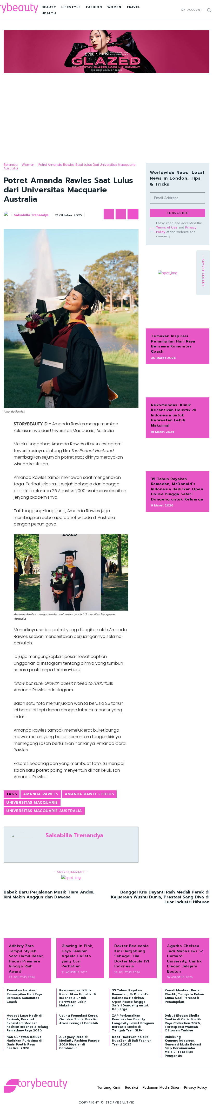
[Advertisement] (106, 113)
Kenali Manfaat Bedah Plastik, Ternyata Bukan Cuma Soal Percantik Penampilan (184, 996)
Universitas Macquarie (32, 802)
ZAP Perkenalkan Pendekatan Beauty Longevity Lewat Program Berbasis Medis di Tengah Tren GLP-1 (133, 1023)
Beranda (11, 164)
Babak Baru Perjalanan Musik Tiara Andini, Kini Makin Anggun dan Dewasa (49, 894)
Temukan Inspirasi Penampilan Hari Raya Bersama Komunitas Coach (173, 343)
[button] (209, 10)
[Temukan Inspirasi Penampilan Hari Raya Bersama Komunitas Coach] (177, 314)
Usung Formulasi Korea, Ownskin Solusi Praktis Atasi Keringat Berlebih (78, 1019)
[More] (133, 214)
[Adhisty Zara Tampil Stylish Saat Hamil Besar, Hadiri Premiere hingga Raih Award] (27, 927)
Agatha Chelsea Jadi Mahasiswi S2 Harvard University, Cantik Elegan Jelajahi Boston (185, 958)
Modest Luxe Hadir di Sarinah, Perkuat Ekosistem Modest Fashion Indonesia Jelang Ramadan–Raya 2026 (27, 1023)
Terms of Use (166, 227)
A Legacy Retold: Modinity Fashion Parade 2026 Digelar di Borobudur (79, 1042)
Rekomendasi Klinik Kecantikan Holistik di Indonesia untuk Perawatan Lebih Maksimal (173, 415)
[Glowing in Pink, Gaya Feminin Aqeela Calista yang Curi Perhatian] (80, 927)
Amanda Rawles (40, 794)
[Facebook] (164, 10)
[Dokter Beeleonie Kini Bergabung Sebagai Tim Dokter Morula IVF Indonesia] (133, 927)
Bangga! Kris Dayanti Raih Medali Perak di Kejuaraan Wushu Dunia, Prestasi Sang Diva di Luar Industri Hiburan (160, 897)
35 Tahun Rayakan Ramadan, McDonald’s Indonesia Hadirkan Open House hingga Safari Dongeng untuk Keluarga (177, 489)
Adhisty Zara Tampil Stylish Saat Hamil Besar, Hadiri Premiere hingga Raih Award (26, 958)
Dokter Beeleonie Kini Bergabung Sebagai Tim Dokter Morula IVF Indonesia (132, 956)
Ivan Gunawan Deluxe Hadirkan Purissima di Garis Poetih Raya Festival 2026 (24, 1042)
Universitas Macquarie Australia (44, 811)
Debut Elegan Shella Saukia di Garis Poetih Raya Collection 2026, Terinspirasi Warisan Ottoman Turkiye (183, 1023)
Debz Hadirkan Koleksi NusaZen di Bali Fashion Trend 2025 (131, 1041)
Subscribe (177, 213)
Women (28, 164)
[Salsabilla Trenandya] (8, 215)
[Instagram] (169, 10)
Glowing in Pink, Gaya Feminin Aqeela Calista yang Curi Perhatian (77, 956)
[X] (174, 10)
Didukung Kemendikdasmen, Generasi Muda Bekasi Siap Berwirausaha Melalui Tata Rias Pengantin (183, 1046)
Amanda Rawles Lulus (89, 794)
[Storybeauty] (35, 1085)
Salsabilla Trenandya (31, 215)
